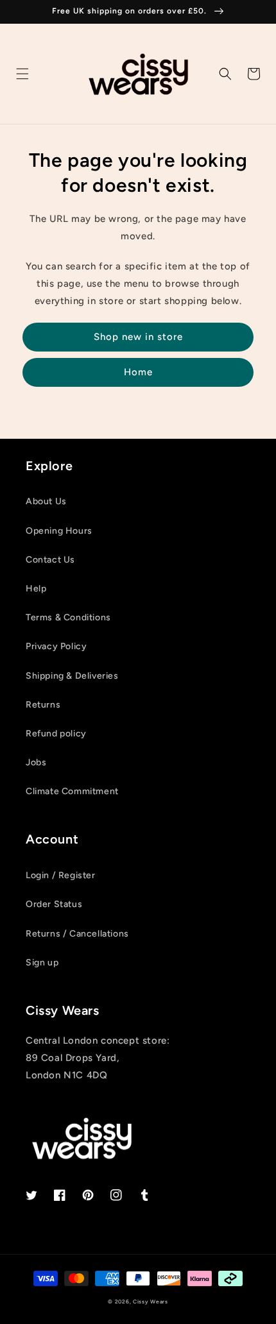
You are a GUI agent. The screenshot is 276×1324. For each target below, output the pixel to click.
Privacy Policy (56, 646)
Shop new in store (138, 337)
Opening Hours (59, 530)
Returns (43, 704)
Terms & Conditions (68, 617)
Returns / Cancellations (77, 933)
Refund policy (56, 733)
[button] (22, 74)
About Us (46, 501)
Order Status (54, 904)
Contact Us (50, 559)
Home (138, 372)
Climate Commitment (72, 791)
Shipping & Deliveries (72, 675)
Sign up (42, 962)
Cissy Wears (150, 1301)
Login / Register (61, 875)
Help (36, 588)
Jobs (36, 762)
